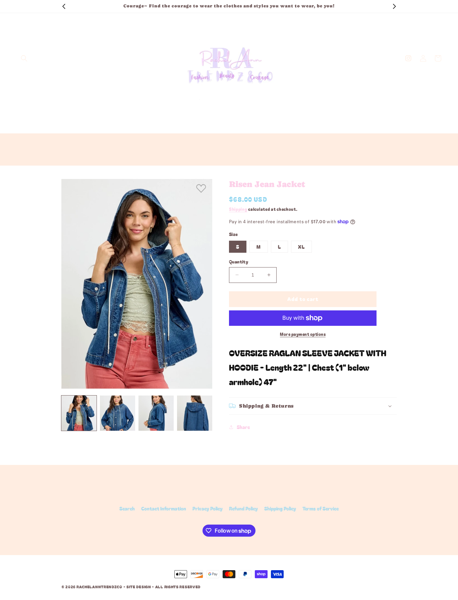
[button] (24, 58)
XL (301, 246)
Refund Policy (243, 508)
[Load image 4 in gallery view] (194, 413)
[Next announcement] (394, 6)
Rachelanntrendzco (99, 586)
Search (127, 508)
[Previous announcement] (63, 6)
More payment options (303, 334)
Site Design (138, 586)
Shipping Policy (280, 508)
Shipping (238, 209)
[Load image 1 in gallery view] (79, 413)
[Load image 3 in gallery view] (156, 413)
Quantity (238, 261)
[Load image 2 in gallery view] (117, 413)
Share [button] (243, 427)
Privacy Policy (207, 508)
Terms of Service (320, 508)
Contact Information (163, 508)
